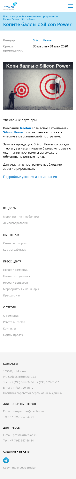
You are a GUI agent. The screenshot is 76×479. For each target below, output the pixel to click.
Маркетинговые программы (38, 16)
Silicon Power (43, 40)
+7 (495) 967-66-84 (22, 382)
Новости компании (15, 270)
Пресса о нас (11, 295)
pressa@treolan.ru (25, 435)
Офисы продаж (13, 335)
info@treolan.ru (23, 387)
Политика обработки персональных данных (32, 393)
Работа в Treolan (14, 322)
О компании (11, 315)
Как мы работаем (14, 249)
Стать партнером (15, 243)
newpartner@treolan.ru (28, 411)
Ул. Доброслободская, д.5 (19, 376)
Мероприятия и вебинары (21, 216)
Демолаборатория (15, 223)
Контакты (9, 328)
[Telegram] (6, 460)
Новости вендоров (15, 282)
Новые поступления (16, 276)
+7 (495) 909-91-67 (47, 382)
